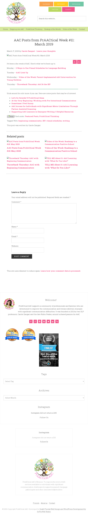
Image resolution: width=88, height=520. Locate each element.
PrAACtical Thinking (34, 29)
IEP (44, 121)
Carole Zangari (28, 51)
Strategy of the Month (52, 29)
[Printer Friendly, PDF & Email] (10, 116)
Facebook (46, 4)
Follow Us (44, 417)
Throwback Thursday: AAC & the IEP (34, 84)
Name (14, 227)
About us (44, 503)
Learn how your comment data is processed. (61, 271)
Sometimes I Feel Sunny (22, 103)
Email (14, 236)
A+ (79, 62)
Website (14, 246)
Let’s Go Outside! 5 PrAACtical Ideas (27, 98)
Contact (82, 29)
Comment (16, 202)
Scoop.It (68, 9)
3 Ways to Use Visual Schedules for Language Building (41, 68)
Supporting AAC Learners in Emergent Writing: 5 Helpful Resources (42, 112)
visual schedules (54, 121)
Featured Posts (31, 116)
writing (66, 121)
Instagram (76, 4)
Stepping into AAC (17, 29)
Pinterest (61, 4)
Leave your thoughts (46, 51)
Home (5, 29)
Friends (36, 503)
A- (75, 62)
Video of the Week (70, 29)
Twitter (55, 9)
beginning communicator (30, 121)
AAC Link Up (22, 72)
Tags (44, 374)
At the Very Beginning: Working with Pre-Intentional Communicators (43, 100)
